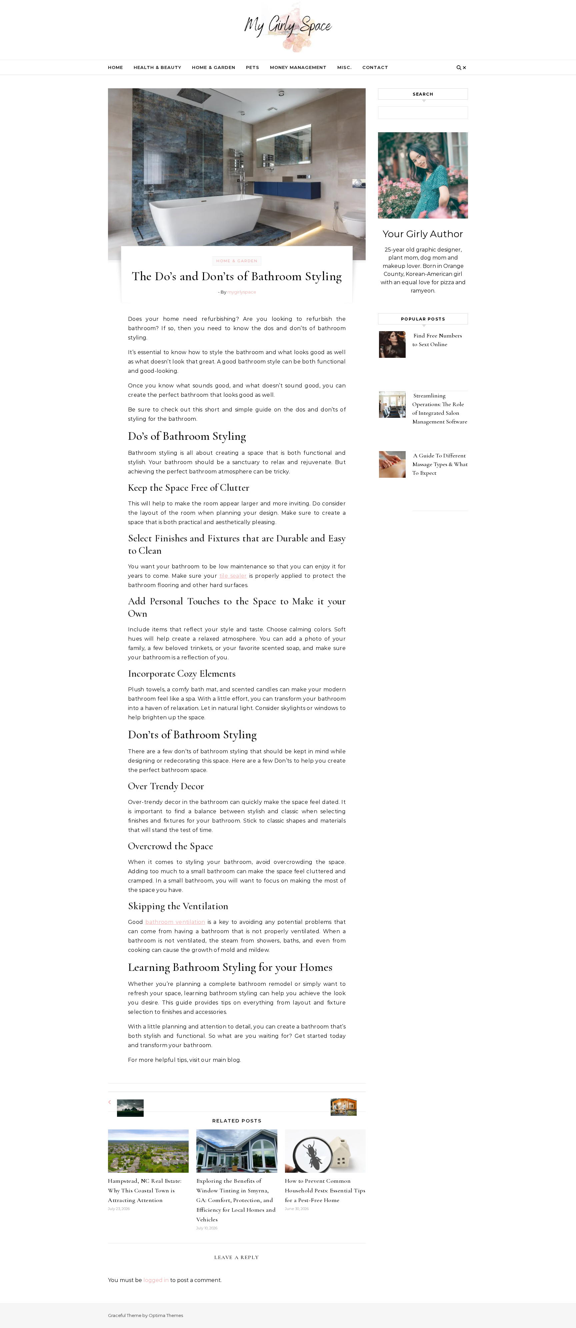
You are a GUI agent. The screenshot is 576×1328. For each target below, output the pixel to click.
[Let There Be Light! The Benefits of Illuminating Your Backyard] (351, 1101)
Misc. (344, 67)
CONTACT (375, 67)
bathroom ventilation (175, 922)
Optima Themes (166, 1315)
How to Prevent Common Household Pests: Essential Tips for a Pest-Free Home (325, 1190)
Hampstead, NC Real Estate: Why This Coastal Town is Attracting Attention (144, 1190)
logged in (156, 1280)
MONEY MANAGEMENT (298, 67)
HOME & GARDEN (213, 67)
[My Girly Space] (288, 28)
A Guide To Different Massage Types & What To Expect (440, 464)
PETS (252, 67)
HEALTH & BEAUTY (157, 67)
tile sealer (233, 576)
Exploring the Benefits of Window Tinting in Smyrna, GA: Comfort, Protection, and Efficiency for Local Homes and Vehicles (236, 1200)
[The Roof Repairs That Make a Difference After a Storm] (123, 1102)
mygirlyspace (241, 292)
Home (115, 67)
